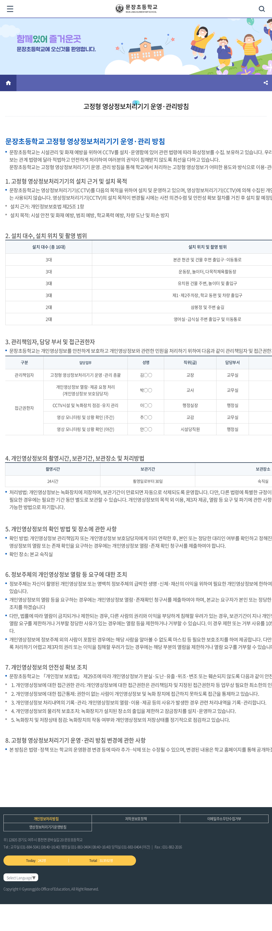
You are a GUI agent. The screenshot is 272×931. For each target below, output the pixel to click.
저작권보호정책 (136, 818)
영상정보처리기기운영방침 (47, 826)
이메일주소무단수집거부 (224, 818)
